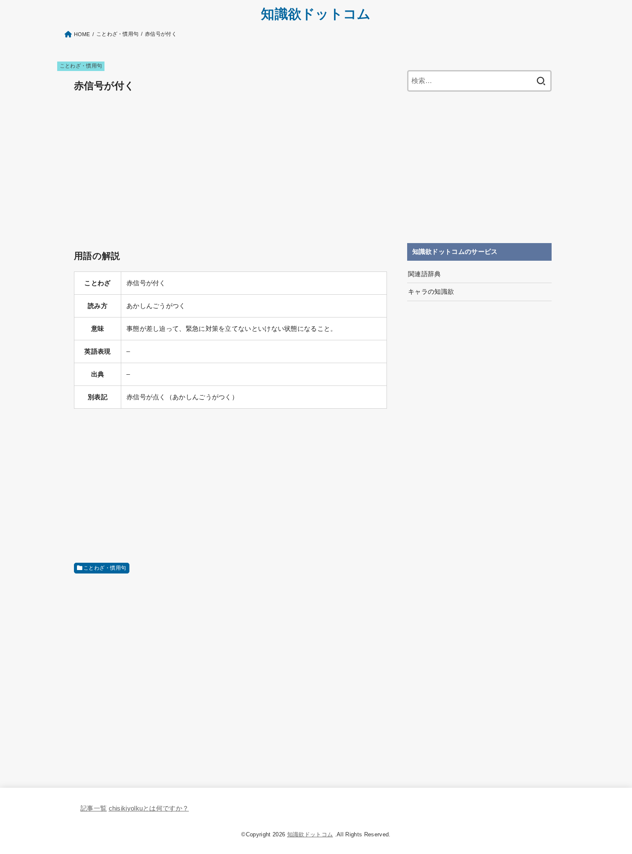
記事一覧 (93, 808)
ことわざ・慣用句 (81, 66)
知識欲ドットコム (316, 14)
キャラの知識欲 (431, 291)
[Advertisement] (230, 162)
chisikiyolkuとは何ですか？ (149, 808)
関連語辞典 (424, 274)
